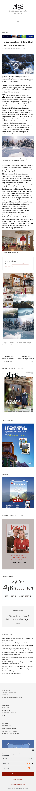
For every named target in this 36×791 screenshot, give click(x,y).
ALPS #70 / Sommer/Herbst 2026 (11, 673)
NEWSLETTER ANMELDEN (9, 731)
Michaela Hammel (20, 49)
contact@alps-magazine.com (15, 697)
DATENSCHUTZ (6, 726)
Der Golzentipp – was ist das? (26, 358)
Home (12, 345)
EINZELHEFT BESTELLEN (9, 713)
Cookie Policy (11, 788)
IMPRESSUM (5, 723)
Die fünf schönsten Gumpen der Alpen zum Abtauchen (18, 645)
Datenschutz (19, 788)
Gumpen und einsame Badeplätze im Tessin (14, 643)
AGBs (3, 715)
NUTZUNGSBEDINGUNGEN (9, 728)
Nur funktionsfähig (18, 779)
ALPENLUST (12, 343)
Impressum (25, 788)
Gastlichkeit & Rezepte (24, 343)
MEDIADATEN (6, 705)
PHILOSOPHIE (6, 707)
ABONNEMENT (6, 710)
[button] (33, 750)
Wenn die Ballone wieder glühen (8, 358)
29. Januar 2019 (7, 49)
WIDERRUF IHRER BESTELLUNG (11, 733)
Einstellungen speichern (18, 784)
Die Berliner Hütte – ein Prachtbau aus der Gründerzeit (17, 666)
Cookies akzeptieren (18, 774)
